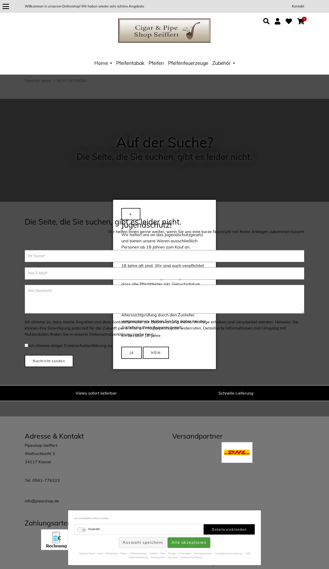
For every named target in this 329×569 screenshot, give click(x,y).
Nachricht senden (49, 361)
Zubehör (221, 63)
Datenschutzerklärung (191, 557)
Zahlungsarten (158, 557)
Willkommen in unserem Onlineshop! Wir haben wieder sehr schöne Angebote (84, 6)
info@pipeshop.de (42, 500)
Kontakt (298, 6)
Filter (162, 553)
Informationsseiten (203, 553)
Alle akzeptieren (188, 542)
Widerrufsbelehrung (138, 557)
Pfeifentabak (130, 63)
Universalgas (184, 553)
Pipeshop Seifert (87, 553)
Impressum (173, 557)
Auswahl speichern (143, 542)
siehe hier (143, 334)
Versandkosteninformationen (228, 553)
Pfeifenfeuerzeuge (188, 63)
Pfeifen (156, 63)
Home (101, 63)
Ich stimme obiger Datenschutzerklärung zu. (71, 345)
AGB (247, 553)
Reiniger (172, 553)
